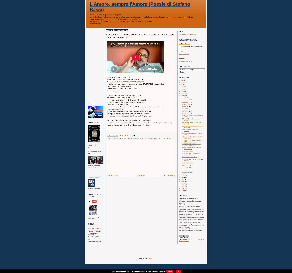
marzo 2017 (185, 167)
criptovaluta (148, 138)
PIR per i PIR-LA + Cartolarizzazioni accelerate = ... (191, 119)
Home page (141, 175)
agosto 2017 (185, 106)
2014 (182, 179)
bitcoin (130, 138)
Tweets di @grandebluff (185, 61)
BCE (125, 138)
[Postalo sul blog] (110, 135)
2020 (182, 89)
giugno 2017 (185, 111)
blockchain (136, 138)
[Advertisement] (141, 157)
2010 (182, 188)
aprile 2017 (185, 165)
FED (163, 138)
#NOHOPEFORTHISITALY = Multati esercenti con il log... (191, 144)
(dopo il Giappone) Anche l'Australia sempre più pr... (191, 148)
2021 (182, 87)
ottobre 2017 (185, 102)
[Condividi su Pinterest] (117, 135)
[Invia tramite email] (108, 135)
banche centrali (118, 138)
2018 (182, 93)
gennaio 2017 (186, 172)
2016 (182, 175)
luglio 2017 (185, 108)
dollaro (155, 138)
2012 (182, 184)
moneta (168, 138)
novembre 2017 (186, 100)
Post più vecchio (169, 175)
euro (159, 138)
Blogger (149, 258)
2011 (182, 186)
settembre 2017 (186, 104)
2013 (182, 181)
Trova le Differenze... (187, 162)
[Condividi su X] (112, 135)
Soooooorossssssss (187, 151)
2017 (182, 95)
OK (178, 271)
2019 (182, 91)
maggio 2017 (186, 113)
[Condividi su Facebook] (114, 135)
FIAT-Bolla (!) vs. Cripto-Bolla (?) (190, 157)
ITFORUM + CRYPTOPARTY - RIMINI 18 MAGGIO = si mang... (192, 141)
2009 (182, 190)
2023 (182, 82)
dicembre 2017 (186, 97)
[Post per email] (133, 135)
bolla (141, 138)
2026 (182, 80)
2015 (182, 177)
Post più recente (112, 175)
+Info (170, 271)
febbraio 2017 (186, 170)
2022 (182, 84)
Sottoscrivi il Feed (184, 54)
